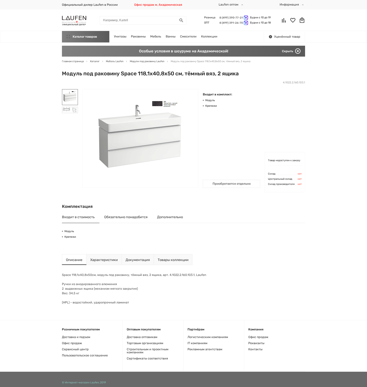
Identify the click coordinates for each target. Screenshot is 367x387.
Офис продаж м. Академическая (158, 5)
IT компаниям (197, 343)
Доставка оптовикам (142, 337)
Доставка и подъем (76, 337)
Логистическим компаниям (208, 337)
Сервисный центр (75, 349)
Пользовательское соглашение (85, 355)
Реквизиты (256, 343)
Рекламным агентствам (205, 349)
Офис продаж (72, 343)
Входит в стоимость (78, 217)
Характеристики (104, 260)
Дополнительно (170, 217)
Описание (74, 260)
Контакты (255, 349)
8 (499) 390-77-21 (230, 17)
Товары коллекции (173, 260)
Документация (138, 260)
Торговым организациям (145, 343)
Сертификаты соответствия (147, 358)
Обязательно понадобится (126, 217)
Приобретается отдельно (232, 183)
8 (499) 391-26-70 (230, 22)
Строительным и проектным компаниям (147, 350)
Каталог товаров (85, 36)
